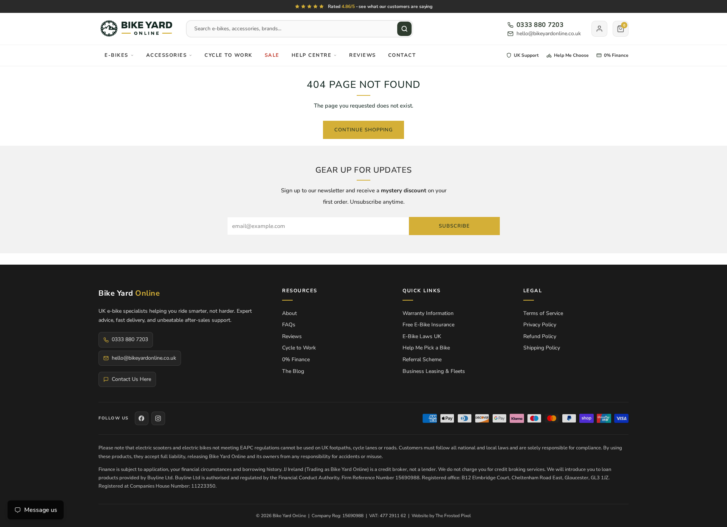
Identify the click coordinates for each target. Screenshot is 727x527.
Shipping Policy (541, 347)
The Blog (293, 371)
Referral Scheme (422, 359)
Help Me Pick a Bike (426, 347)
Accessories (166, 55)
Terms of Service (543, 313)
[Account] (599, 29)
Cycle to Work (228, 55)
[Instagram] (158, 418)
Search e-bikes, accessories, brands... (237, 28)
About (289, 313)
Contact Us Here (131, 379)
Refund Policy (539, 336)
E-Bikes (116, 55)
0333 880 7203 (539, 25)
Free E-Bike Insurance (428, 324)
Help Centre (312, 55)
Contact (402, 55)
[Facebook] (141, 418)
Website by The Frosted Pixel (441, 516)
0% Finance (296, 359)
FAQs (288, 324)
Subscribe (454, 226)
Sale (272, 55)
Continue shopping (363, 129)
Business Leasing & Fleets (434, 371)
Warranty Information (428, 313)
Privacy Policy (539, 324)
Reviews (362, 55)
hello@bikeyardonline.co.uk (548, 33)
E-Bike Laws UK (422, 336)
